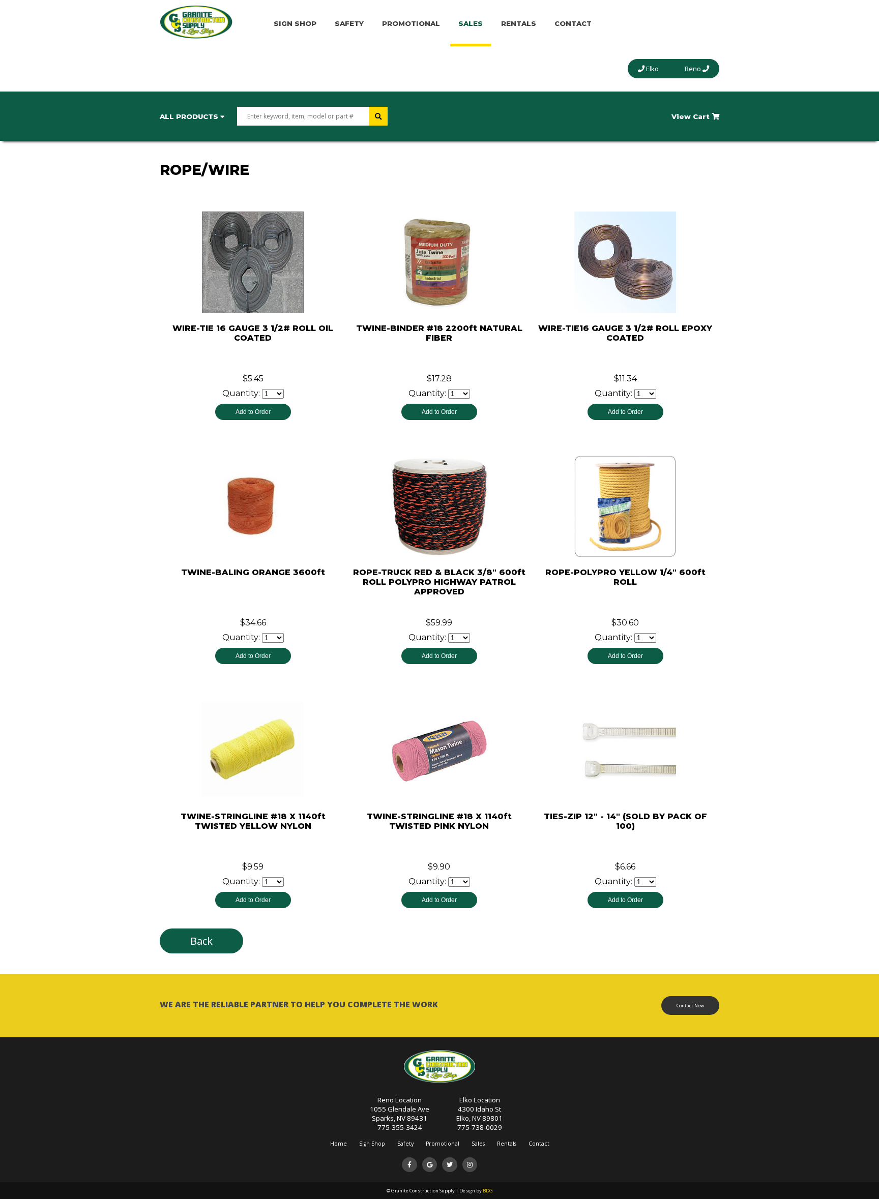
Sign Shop (295, 23)
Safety (349, 23)
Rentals (518, 23)
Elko (651, 68)
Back (201, 941)
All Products (190, 116)
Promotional (411, 23)
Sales (470, 23)
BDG (488, 1190)
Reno (693, 68)
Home (338, 1143)
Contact (573, 23)
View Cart (691, 116)
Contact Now (690, 1005)
